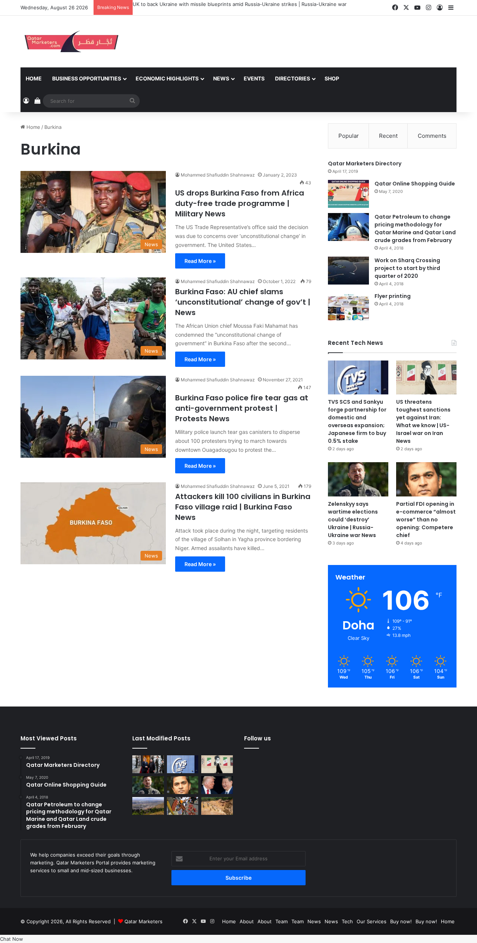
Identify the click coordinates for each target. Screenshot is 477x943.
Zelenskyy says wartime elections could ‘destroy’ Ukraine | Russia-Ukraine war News (353, 519)
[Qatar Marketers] (70, 42)
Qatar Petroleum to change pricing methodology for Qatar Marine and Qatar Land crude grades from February (415, 228)
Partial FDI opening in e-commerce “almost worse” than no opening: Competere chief (426, 519)
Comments (432, 135)
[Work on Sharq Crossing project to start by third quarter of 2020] (348, 271)
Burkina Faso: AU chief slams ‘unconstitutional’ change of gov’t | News (242, 302)
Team (281, 921)
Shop (332, 78)
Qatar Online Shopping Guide (415, 183)
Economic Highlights (167, 78)
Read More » (200, 261)
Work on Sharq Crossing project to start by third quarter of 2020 (407, 268)
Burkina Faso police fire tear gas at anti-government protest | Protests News (241, 408)
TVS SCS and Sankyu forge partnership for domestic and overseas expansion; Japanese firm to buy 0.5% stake (357, 421)
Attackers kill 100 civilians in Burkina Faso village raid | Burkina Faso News (242, 507)
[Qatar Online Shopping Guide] (348, 194)
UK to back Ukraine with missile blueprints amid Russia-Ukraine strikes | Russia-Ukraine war (240, 4)
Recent (388, 135)
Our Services (371, 921)
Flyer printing (393, 296)
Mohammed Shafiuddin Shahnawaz (218, 175)
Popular (348, 135)
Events (254, 78)
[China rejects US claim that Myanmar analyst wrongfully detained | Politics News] (217, 785)
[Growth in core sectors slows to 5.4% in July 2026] (148, 806)
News (221, 78)
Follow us (257, 738)
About (247, 921)
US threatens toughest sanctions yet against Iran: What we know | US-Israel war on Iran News (423, 421)
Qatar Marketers (143, 921)
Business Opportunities (86, 78)
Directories (292, 78)
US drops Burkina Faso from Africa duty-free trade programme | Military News (239, 203)
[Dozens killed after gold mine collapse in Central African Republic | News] (217, 806)
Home (34, 78)
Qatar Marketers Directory (364, 163)
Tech (347, 921)
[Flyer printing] (348, 306)
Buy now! (401, 921)
